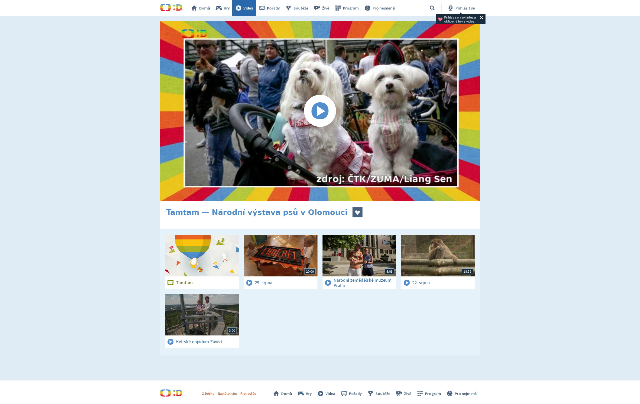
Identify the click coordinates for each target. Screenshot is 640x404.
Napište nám (227, 393)
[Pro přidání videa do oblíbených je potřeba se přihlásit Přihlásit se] (357, 212)
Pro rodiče (248, 393)
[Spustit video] (320, 111)
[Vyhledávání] (432, 8)
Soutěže (301, 8)
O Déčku (208, 393)
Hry (227, 8)
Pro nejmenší (383, 8)
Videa (248, 8)
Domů (204, 8)
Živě (325, 8)
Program (351, 8)
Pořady (273, 8)
